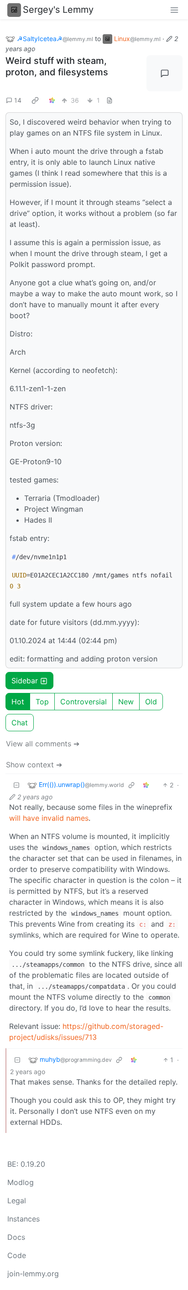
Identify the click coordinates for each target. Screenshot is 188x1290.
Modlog (20, 1182)
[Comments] (164, 73)
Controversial (83, 701)
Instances (23, 1218)
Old (151, 701)
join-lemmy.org (33, 1273)
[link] (35, 100)
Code (16, 1255)
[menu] (174, 9)
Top (42, 701)
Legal (16, 1200)
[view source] (109, 100)
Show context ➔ (34, 764)
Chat (19, 722)
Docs (16, 1237)
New (126, 701)
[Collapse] (16, 785)
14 (17, 100)
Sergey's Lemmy (58, 9)
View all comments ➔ (42, 743)
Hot (17, 701)
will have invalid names (49, 818)
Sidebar (24, 680)
